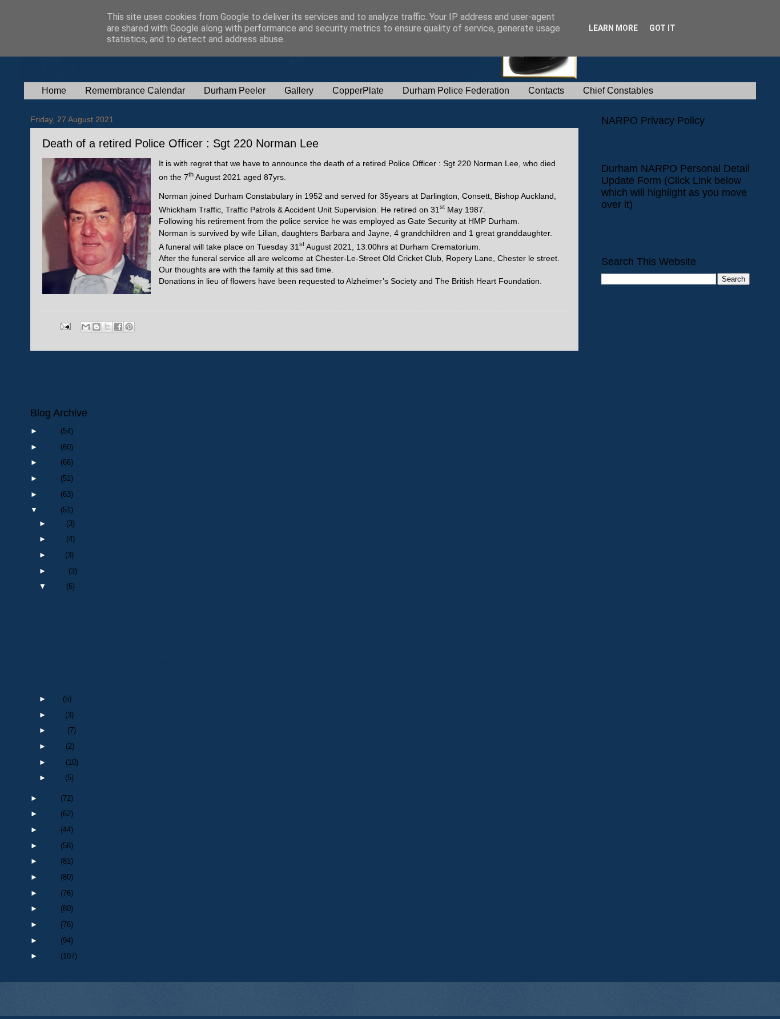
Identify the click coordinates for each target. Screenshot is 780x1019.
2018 (51, 829)
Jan (58, 777)
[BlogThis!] (96, 326)
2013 (51, 908)
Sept (60, 571)
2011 (51, 940)
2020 (51, 798)
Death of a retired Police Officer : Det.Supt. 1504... (132, 679)
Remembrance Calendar (135, 90)
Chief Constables (618, 90)
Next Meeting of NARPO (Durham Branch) (118, 615)
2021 (51, 510)
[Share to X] (107, 326)
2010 (51, 956)
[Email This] (85, 326)
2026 (51, 431)
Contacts (546, 90)
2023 (51, 478)
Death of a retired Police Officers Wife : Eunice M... (134, 663)
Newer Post (56, 372)
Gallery (298, 90)
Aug (58, 586)
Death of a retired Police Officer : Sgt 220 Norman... (134, 631)
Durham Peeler (235, 90)
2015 (51, 877)
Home (54, 90)
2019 (51, 813)
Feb (58, 762)
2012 (51, 924)
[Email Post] (65, 326)
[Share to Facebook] (118, 326)
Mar (58, 746)
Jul (57, 699)
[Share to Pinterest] (129, 326)
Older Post (554, 372)
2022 (51, 494)
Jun (58, 715)
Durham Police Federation (456, 90)
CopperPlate (358, 90)
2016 (51, 861)
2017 (51, 845)
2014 (51, 893)
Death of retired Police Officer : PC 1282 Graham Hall (137, 647)
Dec (58, 523)
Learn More (613, 28)
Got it (662, 28)
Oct (58, 555)
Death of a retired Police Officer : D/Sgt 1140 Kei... (132, 599)
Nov (58, 539)
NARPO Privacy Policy (639, 139)
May (59, 730)
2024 (51, 462)
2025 (51, 447)
